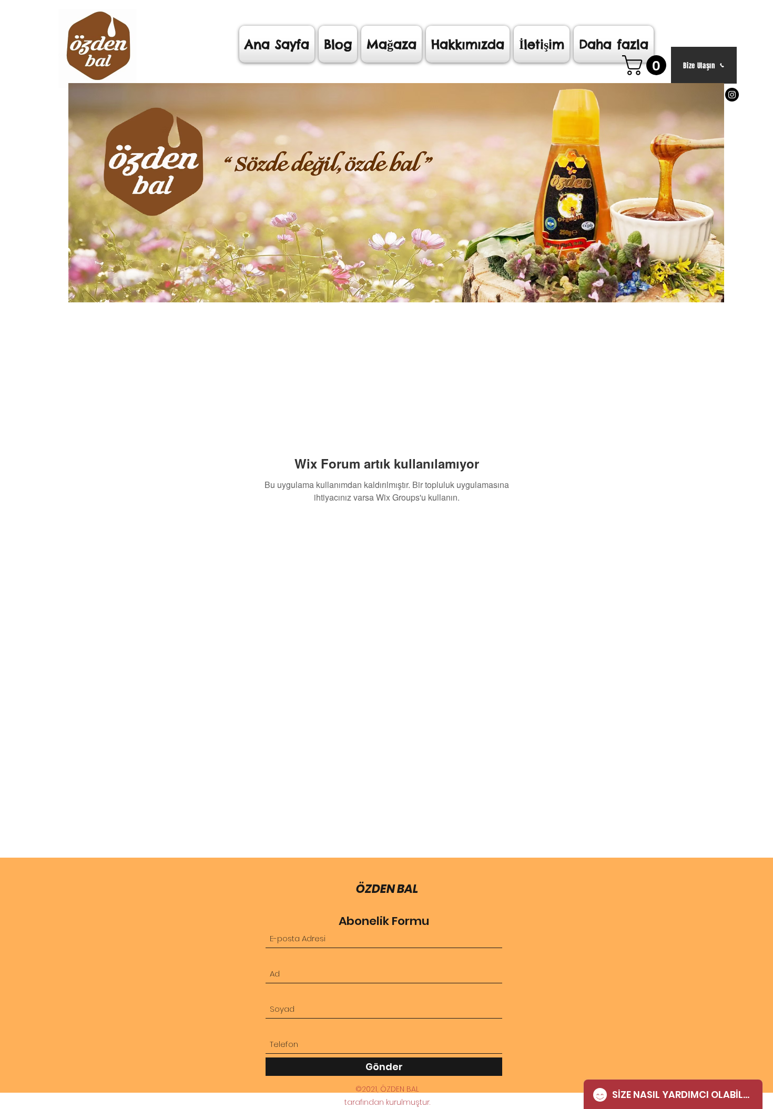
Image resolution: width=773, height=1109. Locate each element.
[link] (646, 65)
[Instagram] (732, 94)
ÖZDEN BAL (387, 889)
